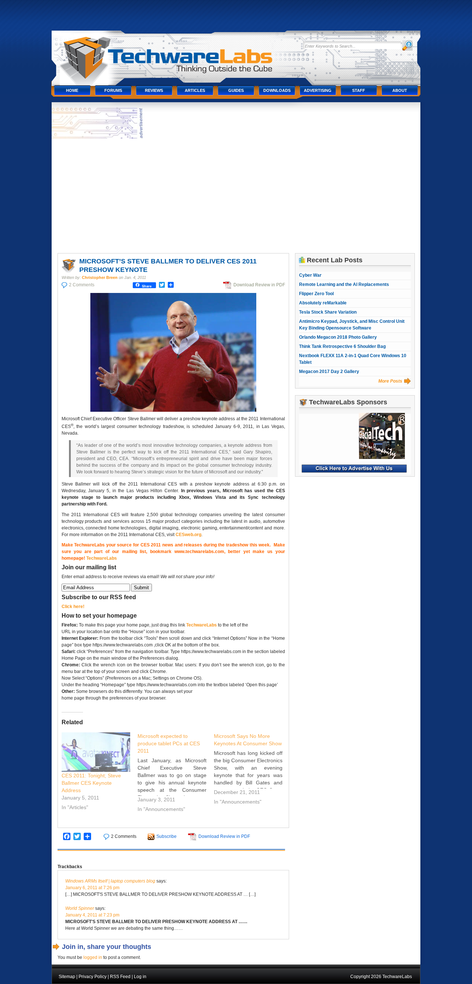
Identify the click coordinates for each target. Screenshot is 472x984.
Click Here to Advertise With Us (354, 469)
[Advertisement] (236, 196)
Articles (195, 90)
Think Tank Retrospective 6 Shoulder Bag (342, 346)
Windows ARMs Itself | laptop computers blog (110, 881)
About (399, 90)
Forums (113, 90)
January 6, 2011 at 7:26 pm (92, 887)
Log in (140, 976)
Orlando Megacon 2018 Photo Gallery (338, 337)
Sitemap (67, 976)
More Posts (390, 381)
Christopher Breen (100, 277)
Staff (358, 90)
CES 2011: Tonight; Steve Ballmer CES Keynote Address (91, 783)
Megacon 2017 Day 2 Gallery (329, 371)
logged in (92, 957)
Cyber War (310, 275)
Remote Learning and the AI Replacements (344, 284)
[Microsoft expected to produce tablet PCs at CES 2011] (176, 773)
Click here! (73, 606)
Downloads (277, 90)
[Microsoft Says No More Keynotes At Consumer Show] (252, 770)
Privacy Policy (93, 976)
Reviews (154, 90)
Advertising (318, 90)
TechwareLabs (175, 54)
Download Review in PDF (259, 284)
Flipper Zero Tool (316, 293)
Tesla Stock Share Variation (328, 312)
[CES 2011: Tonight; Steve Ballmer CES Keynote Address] (96, 752)
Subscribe (166, 836)
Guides (236, 90)
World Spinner (79, 908)
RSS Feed (120, 976)
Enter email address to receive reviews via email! (138, 576)
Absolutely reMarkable (323, 302)
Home (72, 90)
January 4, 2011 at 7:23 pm (92, 915)
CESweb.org (188, 534)
